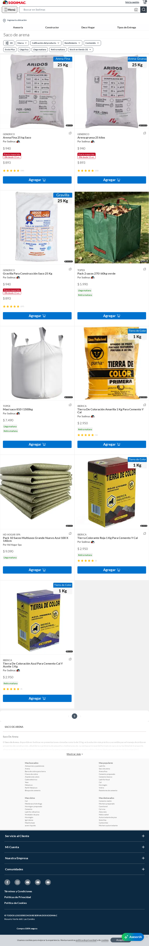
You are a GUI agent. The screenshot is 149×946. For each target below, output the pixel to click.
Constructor (52, 27)
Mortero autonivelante (108, 825)
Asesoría (18, 27)
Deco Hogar (88, 27)
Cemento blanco (105, 777)
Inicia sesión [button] (132, 2)
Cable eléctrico (31, 779)
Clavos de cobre (31, 774)
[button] (84, 9)
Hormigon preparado (33, 806)
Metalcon (29, 785)
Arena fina (103, 771)
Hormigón (103, 785)
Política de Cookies (15, 902)
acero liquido (30, 825)
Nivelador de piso (32, 814)
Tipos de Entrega (126, 27)
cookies (105, 940)
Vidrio (101, 788)
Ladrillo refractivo (32, 812)
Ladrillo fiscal (104, 779)
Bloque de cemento (33, 790)
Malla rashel (104, 814)
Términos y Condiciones (18, 891)
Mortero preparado (107, 804)
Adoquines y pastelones (34, 766)
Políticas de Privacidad (17, 897)
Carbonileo (103, 823)
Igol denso (29, 820)
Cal (100, 782)
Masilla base (30, 823)
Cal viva (102, 809)
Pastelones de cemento (108, 790)
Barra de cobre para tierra (35, 771)
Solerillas (102, 820)
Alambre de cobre (32, 777)
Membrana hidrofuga (33, 804)
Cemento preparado (107, 774)
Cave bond (103, 806)
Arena (27, 769)
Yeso (27, 782)
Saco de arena (104, 769)
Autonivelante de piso (108, 817)
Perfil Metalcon (31, 788)
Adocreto (103, 812)
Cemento (28, 809)
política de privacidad (86, 940)
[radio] (4, 170)
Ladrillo (102, 766)
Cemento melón (105, 801)
